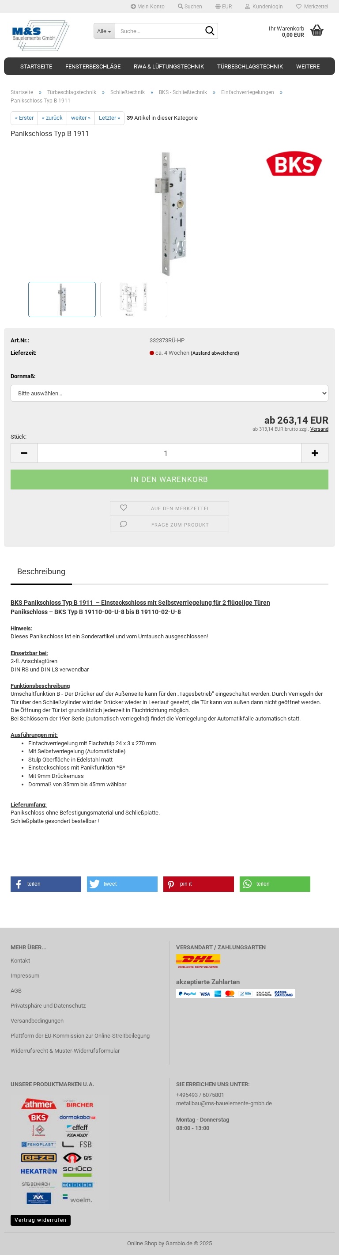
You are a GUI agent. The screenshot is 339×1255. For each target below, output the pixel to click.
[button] (223, 6)
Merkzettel (314, 7)
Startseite (36, 66)
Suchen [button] (192, 7)
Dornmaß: (23, 376)
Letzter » (109, 117)
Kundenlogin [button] (266, 7)
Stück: (18, 436)
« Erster (24, 117)
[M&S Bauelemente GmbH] (45, 35)
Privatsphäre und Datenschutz (48, 1005)
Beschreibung (41, 571)
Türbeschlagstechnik (250, 66)
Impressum (25, 975)
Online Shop (142, 1243)
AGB (16, 990)
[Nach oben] (314, 1242)
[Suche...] (209, 31)
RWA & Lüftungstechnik (169, 66)
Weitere (308, 66)
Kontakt (20, 960)
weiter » (80, 117)
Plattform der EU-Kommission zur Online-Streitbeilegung (80, 1035)
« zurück (52, 117)
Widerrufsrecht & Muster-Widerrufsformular (65, 1050)
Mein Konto (150, 7)
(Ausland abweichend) (215, 353)
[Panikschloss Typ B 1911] (169, 212)
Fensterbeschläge (93, 66)
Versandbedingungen (37, 1020)
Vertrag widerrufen (41, 1220)
